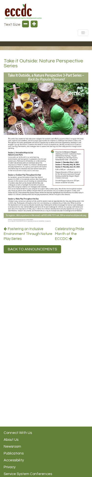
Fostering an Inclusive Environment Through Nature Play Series (28, 234)
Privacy (9, 467)
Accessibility (14, 460)
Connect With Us (18, 433)
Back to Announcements (32, 249)
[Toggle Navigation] (83, 32)
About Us (11, 440)
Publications (14, 453)
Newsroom (12, 446)
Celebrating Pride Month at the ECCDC (69, 234)
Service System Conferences (28, 474)
